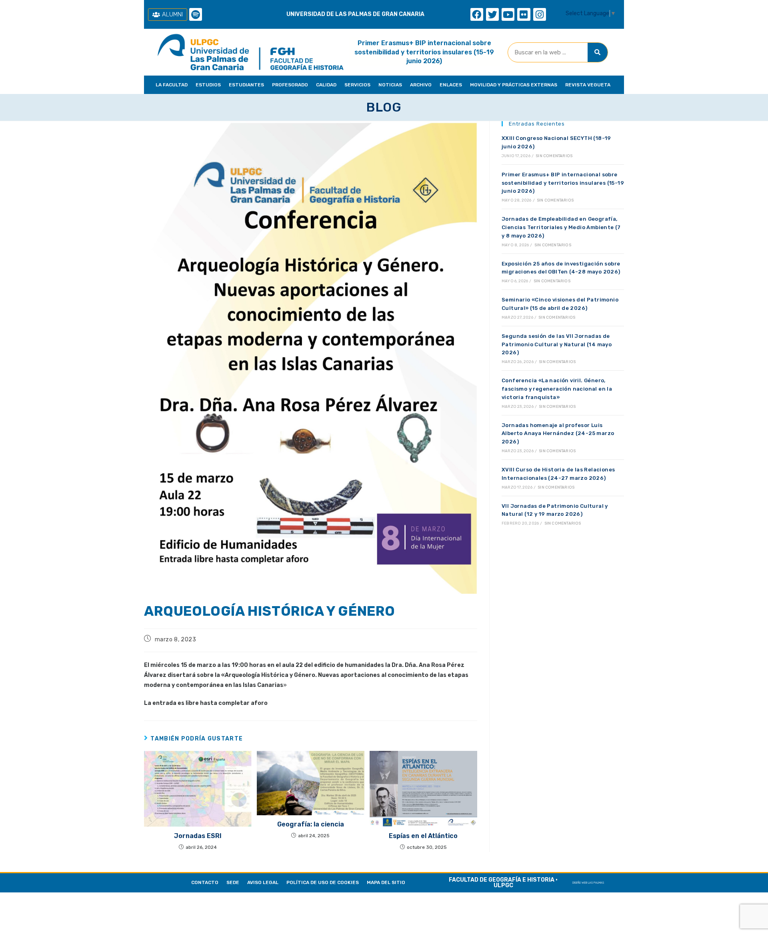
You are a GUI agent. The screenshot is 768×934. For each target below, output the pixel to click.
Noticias (390, 85)
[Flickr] (523, 14)
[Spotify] (195, 14)
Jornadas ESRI (198, 836)
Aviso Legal (262, 882)
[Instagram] (539, 14)
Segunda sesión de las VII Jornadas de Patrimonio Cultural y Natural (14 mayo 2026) (557, 344)
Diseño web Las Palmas (588, 882)
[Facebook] (476, 14)
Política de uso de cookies (322, 882)
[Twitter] (492, 14)
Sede (232, 882)
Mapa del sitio (386, 882)
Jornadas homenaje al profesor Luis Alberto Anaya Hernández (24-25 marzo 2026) (558, 433)
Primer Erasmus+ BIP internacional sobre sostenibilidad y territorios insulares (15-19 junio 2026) (424, 52)
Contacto (204, 882)
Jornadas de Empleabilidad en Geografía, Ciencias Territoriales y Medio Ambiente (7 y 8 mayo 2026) (561, 227)
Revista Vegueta (587, 85)
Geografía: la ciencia (310, 824)
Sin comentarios (554, 156)
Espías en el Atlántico (423, 836)
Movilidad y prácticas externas (513, 85)
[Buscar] (598, 52)
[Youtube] (508, 14)
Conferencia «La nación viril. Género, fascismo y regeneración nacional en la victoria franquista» (557, 388)
